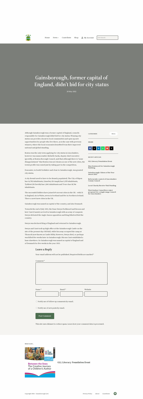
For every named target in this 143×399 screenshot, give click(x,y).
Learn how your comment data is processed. (86, 324)
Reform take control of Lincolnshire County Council (102, 180)
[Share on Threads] (111, 148)
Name (38, 289)
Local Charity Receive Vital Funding (102, 185)
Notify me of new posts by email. (51, 308)
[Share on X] (94, 148)
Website (87, 289)
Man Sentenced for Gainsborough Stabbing (101, 167)
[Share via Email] (107, 148)
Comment (40, 261)
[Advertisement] (71, 17)
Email (63, 289)
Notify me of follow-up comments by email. (56, 301)
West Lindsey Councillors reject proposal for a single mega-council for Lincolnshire (102, 192)
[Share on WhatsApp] (103, 148)
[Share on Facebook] (90, 148)
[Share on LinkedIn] (98, 148)
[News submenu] (58, 37)
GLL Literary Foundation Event (100, 161)
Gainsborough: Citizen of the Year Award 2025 (101, 173)
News (113, 134)
